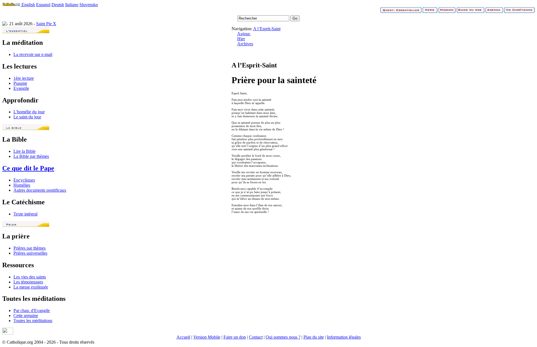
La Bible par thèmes (31, 156)
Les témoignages (28, 282)
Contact (256, 337)
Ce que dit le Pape (28, 168)
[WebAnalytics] (7, 333)
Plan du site (313, 337)
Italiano (71, 4)
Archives (245, 43)
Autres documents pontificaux (39, 190)
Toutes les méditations (32, 320)
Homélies (21, 185)
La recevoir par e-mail (32, 54)
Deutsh (57, 4)
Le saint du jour (27, 116)
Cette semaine (25, 315)
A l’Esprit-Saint (267, 28)
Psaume (20, 83)
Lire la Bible (24, 151)
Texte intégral (25, 214)
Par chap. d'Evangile (31, 310)
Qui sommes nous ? (283, 337)
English (28, 4)
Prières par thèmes (29, 248)
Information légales (344, 337)
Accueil (183, 337)
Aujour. (244, 33)
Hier (241, 38)
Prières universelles (30, 253)
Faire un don (234, 337)
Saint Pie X (46, 23)
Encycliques (24, 180)
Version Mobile (206, 337)
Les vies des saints (29, 277)
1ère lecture (23, 78)
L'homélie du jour (29, 111)
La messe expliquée (30, 287)
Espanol (43, 4)
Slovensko (88, 4)
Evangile (21, 88)
